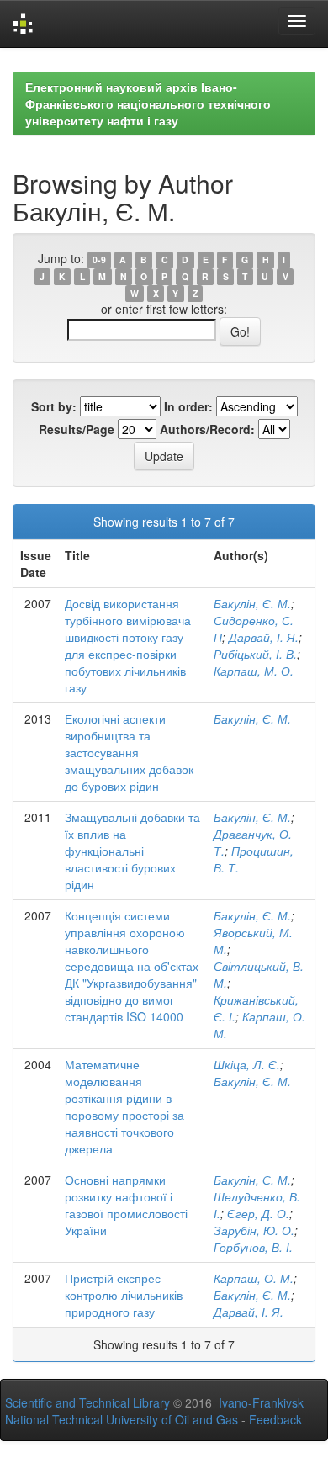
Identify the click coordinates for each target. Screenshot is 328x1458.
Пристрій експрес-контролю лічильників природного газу (124, 1295)
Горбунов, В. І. (253, 1246)
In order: (188, 406)
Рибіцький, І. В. (255, 653)
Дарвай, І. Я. (264, 636)
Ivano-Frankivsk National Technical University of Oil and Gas (154, 1411)
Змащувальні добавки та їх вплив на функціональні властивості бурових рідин (132, 851)
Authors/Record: (207, 429)
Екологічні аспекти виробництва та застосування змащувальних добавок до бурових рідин (129, 752)
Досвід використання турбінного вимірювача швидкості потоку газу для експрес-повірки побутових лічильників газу (128, 645)
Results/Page (76, 429)
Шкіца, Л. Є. (247, 1064)
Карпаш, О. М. (254, 1278)
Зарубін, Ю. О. (254, 1230)
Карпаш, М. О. (254, 670)
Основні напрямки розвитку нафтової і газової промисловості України (126, 1204)
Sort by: (54, 406)
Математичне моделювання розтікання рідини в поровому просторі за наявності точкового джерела (124, 1106)
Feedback (275, 1419)
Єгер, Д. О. (258, 1213)
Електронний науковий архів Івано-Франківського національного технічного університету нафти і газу (148, 103)
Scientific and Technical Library (87, 1402)
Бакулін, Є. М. (252, 603)
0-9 (99, 259)
